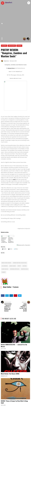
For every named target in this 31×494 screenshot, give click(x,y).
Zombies (3, 272)
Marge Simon (11, 68)
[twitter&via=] (2, 32)
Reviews (19, 45)
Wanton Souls (24, 269)
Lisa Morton (4, 265)
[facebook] (2, 35)
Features (4, 45)
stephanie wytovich (14, 269)
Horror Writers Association (19, 262)
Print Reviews (12, 45)
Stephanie (6, 61)
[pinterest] (2, 26)
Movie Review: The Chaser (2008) (10, 374)
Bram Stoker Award (6, 262)
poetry (19, 265)
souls (14, 179)
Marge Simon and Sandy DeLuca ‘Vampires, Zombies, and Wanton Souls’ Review (4, 240)
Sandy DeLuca (5, 269)
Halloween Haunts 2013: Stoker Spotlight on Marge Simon (11, 240)
